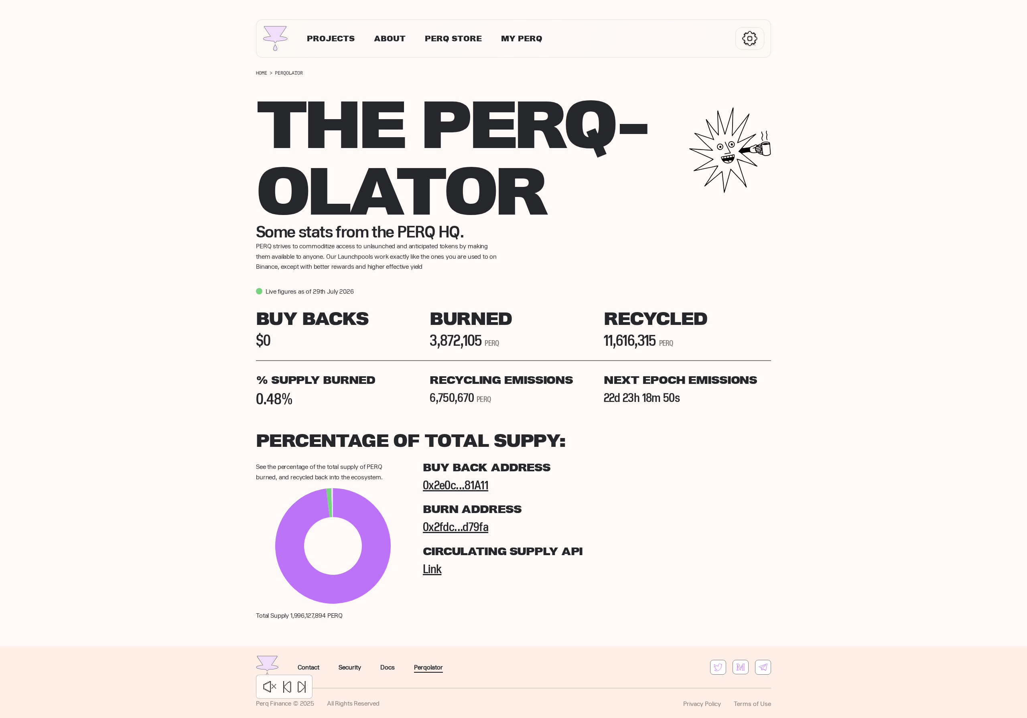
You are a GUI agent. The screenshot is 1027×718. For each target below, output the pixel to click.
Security (350, 666)
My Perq (521, 38)
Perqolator (428, 666)
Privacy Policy (702, 703)
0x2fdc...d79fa (455, 526)
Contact (308, 666)
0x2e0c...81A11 (455, 484)
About (390, 38)
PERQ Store (453, 38)
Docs (387, 666)
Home (261, 73)
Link (432, 568)
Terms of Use (752, 703)
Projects (331, 38)
